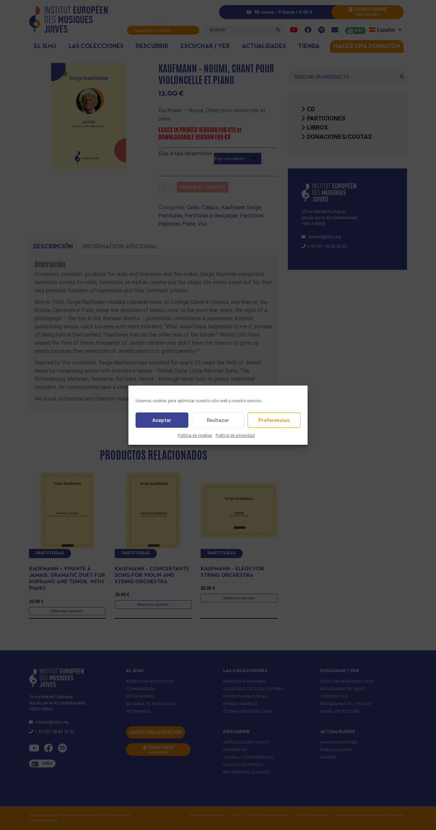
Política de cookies (195, 435)
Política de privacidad (235, 435)
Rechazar (218, 420)
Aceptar (161, 420)
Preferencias (274, 420)
